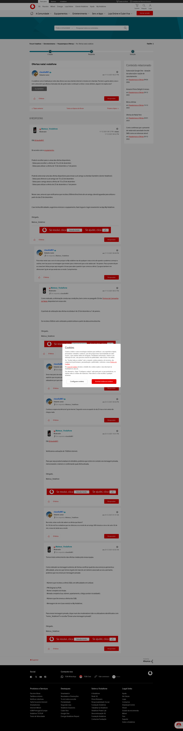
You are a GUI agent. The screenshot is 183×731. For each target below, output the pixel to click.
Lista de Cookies (72, 367)
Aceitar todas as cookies (104, 381)
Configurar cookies (77, 381)
